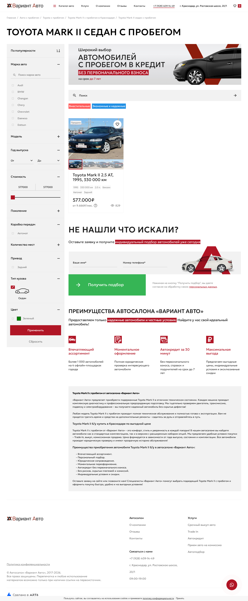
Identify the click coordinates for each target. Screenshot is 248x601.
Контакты (139, 5)
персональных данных (203, 286)
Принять (180, 598)
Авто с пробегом (29, 17)
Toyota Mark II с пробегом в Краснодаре (91, 17)
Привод (16, 258)
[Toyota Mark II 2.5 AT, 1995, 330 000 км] (96, 191)
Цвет (14, 309)
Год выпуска (19, 150)
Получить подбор (106, 284)
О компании (103, 5)
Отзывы (122, 5)
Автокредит (196, 538)
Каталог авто (66, 5)
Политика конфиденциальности (28, 564)
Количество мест (23, 244)
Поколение (19, 211)
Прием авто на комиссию (205, 545)
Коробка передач (23, 224)
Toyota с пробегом (53, 17)
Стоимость (18, 177)
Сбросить (35, 341)
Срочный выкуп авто (202, 524)
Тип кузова (18, 278)
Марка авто (19, 64)
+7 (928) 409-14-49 (141, 558)
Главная (11, 17)
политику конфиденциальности (158, 598)
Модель (16, 136)
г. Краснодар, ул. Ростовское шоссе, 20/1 (203, 6)
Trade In (193, 531)
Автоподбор (196, 551)
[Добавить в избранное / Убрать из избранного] (117, 124)
